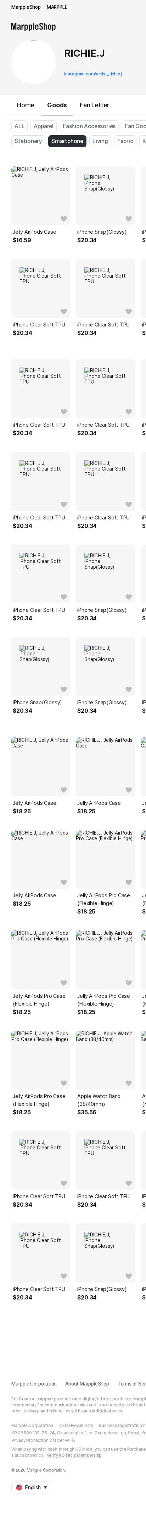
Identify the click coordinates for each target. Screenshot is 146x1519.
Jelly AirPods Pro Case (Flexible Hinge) (103, 899)
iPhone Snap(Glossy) (101, 232)
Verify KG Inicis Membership (74, 1455)
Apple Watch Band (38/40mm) (98, 1100)
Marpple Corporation (34, 1384)
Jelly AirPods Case (34, 232)
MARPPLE (57, 7)
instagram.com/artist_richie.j (93, 74)
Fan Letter (95, 105)
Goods (57, 105)
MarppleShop (26, 7)
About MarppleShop (87, 1384)
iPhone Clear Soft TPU (39, 325)
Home (25, 105)
